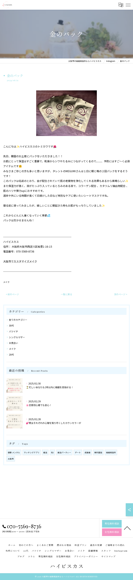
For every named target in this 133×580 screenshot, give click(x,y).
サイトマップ (108, 556)
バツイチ (13, 331)
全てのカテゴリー (18, 319)
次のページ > (120, 294)
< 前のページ (12, 294)
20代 (11, 354)
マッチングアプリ (31, 452)
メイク (6, 282)
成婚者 (88, 452)
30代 (11, 325)
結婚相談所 (111, 452)
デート (78, 452)
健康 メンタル (14, 452)
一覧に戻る (66, 294)
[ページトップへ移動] (127, 528)
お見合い (13, 343)
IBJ (52, 452)
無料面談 (98, 452)
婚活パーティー (64, 452)
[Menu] (128, 4)
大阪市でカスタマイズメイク (20, 261)
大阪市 (11, 458)
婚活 (45, 452)
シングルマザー (17, 337)
